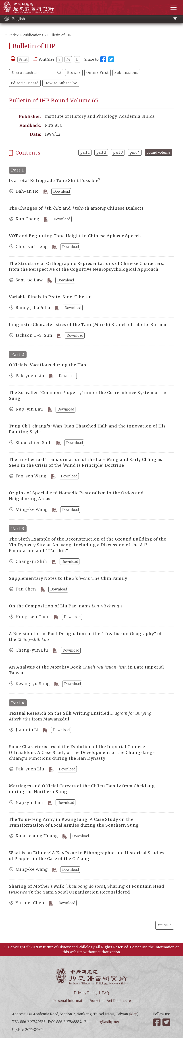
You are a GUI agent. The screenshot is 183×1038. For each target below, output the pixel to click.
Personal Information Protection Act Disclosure (91, 1001)
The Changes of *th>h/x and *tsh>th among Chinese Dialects (76, 208)
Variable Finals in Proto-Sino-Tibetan (50, 296)
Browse (74, 72)
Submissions (126, 72)
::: (6, 35)
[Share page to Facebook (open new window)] (103, 59)
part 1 (84, 152)
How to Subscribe (60, 83)
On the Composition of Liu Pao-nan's (66, 606)
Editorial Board (25, 83)
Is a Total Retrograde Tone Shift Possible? (54, 180)
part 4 (135, 152)
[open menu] (173, 7)
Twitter (166, 1022)
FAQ (105, 993)
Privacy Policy (86, 993)
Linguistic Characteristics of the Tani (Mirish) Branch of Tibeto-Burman (88, 324)
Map (133, 1014)
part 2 (101, 152)
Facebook (157, 1022)
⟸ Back (165, 924)
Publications (33, 35)
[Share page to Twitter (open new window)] (111, 59)
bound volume (158, 152)
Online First (97, 72)
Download (61, 191)
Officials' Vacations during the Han (47, 364)
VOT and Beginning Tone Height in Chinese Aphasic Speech (75, 235)
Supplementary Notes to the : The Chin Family (68, 578)
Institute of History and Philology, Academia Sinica (28, 7)
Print (23, 59)
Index (14, 35)
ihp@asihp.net (107, 1022)
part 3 (118, 152)
